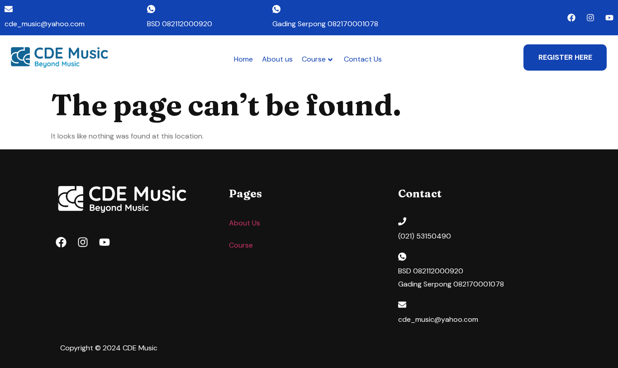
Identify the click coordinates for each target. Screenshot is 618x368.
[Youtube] (609, 18)
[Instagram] (590, 18)
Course (314, 59)
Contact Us (363, 59)
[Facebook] (571, 18)
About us (277, 59)
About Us (244, 223)
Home (243, 59)
